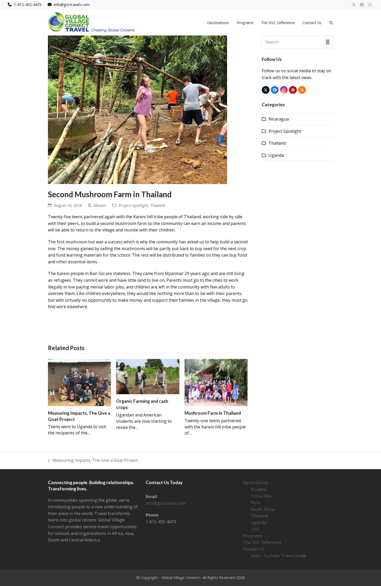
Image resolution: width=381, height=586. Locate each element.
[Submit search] (327, 42)
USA (255, 529)
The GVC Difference (262, 542)
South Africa (263, 509)
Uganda (276, 155)
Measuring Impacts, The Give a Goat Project (93, 460)
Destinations (255, 482)
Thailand (157, 205)
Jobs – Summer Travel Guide (278, 556)
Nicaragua (279, 119)
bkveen (100, 205)
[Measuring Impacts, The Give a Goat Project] (79, 382)
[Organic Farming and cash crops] (147, 376)
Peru (255, 502)
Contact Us (253, 549)
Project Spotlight (133, 205)
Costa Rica (261, 496)
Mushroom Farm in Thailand (213, 413)
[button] (331, 22)
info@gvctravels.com (166, 503)
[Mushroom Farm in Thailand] (216, 382)
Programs (253, 536)
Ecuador (259, 489)
